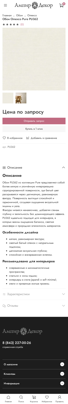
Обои (19, 15)
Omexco (32, 15)
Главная (7, 15)
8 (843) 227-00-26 (16, 342)
